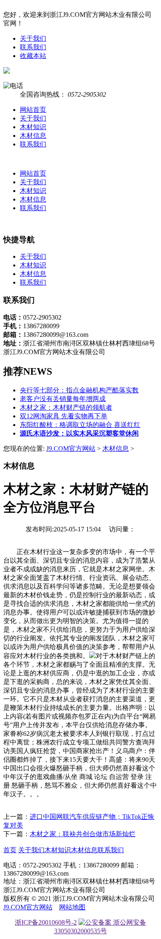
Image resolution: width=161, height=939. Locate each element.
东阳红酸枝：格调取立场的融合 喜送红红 (80, 424)
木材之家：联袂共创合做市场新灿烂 (82, 833)
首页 (10, 849)
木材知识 (33, 126)
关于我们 (33, 38)
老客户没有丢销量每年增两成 (63, 398)
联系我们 (33, 47)
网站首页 (33, 109)
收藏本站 (33, 55)
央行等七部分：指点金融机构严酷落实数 (79, 390)
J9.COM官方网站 (70, 448)
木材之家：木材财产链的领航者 (66, 407)
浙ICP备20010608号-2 (46, 922)
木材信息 (33, 135)
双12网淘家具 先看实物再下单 (63, 416)
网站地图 (72, 907)
